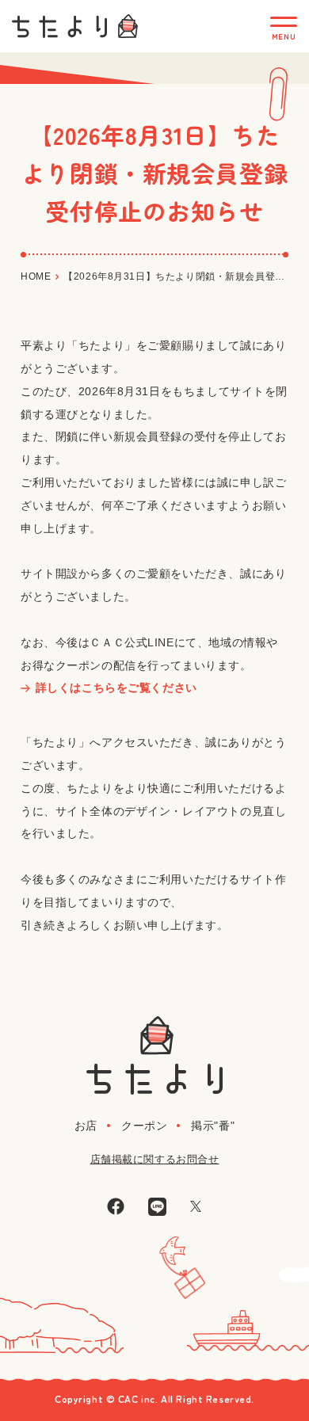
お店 (85, 1125)
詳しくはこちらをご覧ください (116, 687)
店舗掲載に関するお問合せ (154, 1159)
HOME (36, 276)
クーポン (144, 1125)
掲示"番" (213, 1125)
